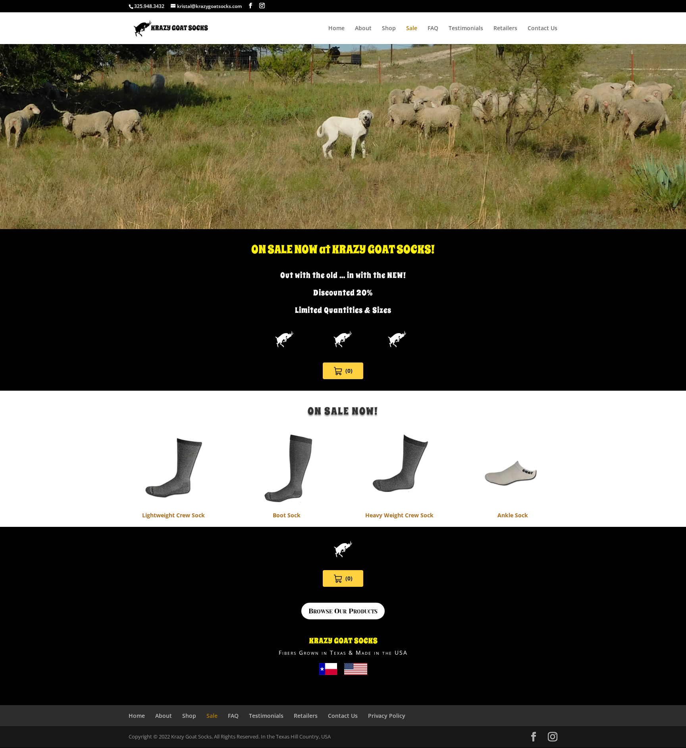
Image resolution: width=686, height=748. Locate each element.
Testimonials (466, 28)
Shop (389, 28)
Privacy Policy (386, 715)
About (363, 28)
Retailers (505, 28)
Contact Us (542, 28)
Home (336, 28)
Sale (411, 28)
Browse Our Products (343, 611)
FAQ (433, 28)
